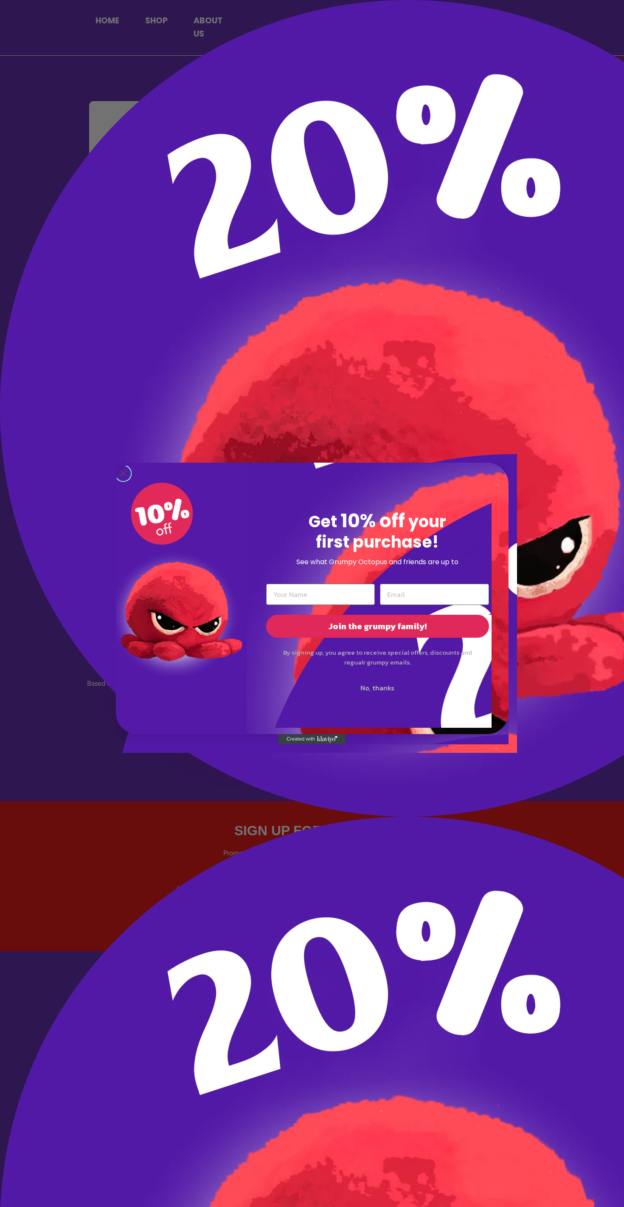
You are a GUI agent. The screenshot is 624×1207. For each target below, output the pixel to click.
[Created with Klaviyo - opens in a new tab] (312, 739)
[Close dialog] (123, 473)
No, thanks (377, 688)
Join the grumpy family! (378, 626)
